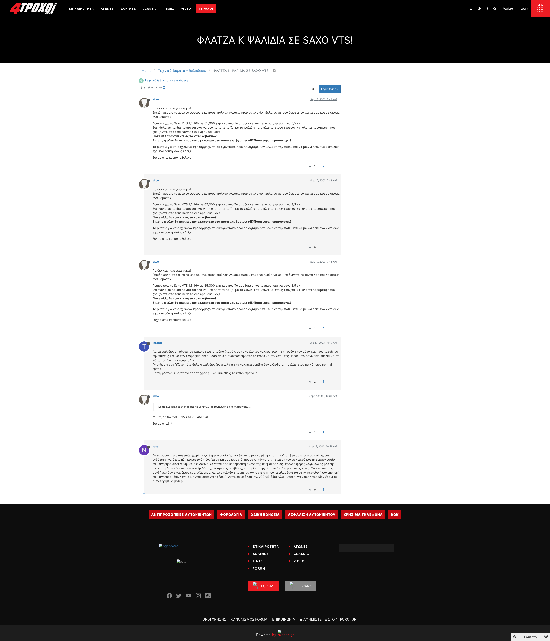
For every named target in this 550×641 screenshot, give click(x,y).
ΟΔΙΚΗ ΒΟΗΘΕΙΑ (265, 515)
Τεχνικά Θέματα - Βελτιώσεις (166, 80)
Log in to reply (329, 89)
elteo (156, 99)
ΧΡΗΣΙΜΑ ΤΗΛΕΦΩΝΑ (363, 515)
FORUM (259, 568)
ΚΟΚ (395, 515)
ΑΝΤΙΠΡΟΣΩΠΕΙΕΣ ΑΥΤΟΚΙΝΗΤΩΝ (181, 515)
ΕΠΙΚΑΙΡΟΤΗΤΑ (266, 546)
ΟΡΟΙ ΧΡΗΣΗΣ (214, 619)
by (266, 635)
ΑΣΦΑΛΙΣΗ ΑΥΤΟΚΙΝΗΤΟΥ (311, 515)
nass (156, 446)
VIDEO (299, 561)
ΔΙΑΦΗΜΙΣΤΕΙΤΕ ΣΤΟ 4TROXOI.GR (328, 619)
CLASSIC (301, 554)
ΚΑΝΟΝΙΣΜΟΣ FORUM (249, 619)
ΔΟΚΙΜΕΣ (261, 554)
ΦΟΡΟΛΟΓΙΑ (231, 515)
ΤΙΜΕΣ (258, 561)
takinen (157, 342)
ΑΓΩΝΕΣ (301, 546)
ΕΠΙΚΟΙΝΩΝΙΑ (283, 619)
